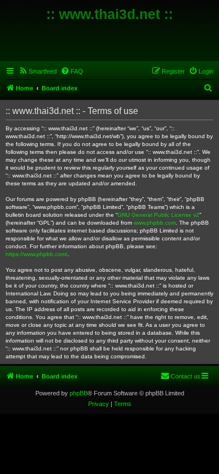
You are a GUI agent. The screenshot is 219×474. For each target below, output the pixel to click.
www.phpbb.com (155, 223)
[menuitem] (38, 71)
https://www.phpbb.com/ (36, 254)
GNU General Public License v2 (158, 215)
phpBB (79, 393)
